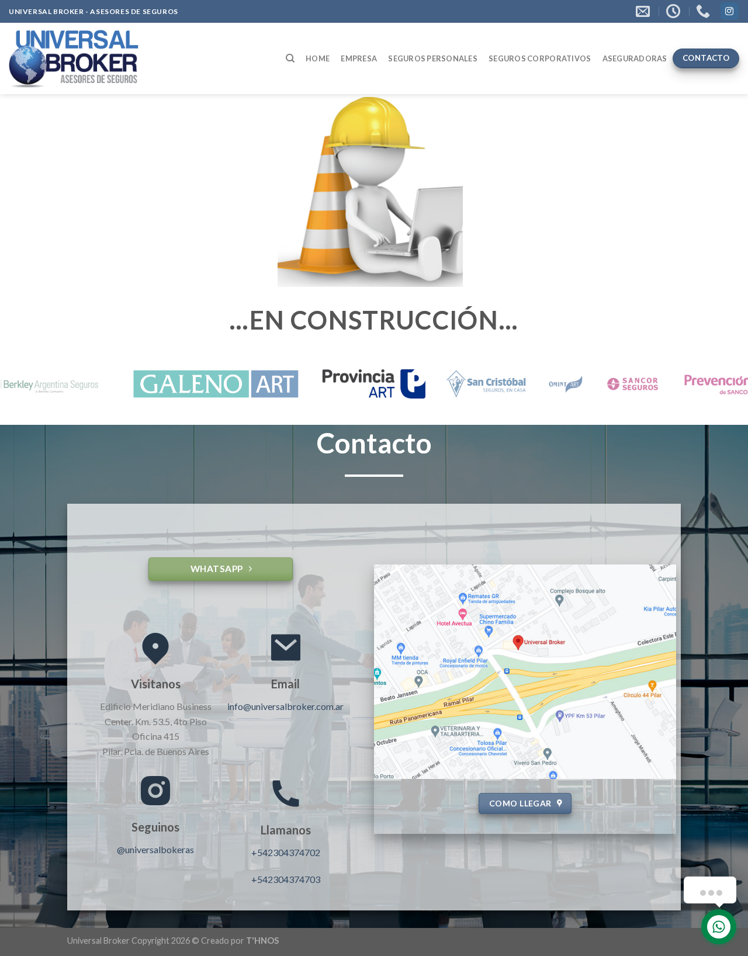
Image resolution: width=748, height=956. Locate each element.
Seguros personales (432, 58)
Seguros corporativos (540, 58)
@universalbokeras (155, 849)
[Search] (290, 58)
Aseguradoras (634, 58)
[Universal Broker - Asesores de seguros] (74, 58)
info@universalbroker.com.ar (285, 706)
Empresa (359, 58)
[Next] (718, 387)
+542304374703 (285, 879)
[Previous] (29, 387)
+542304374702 (285, 852)
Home (318, 58)
